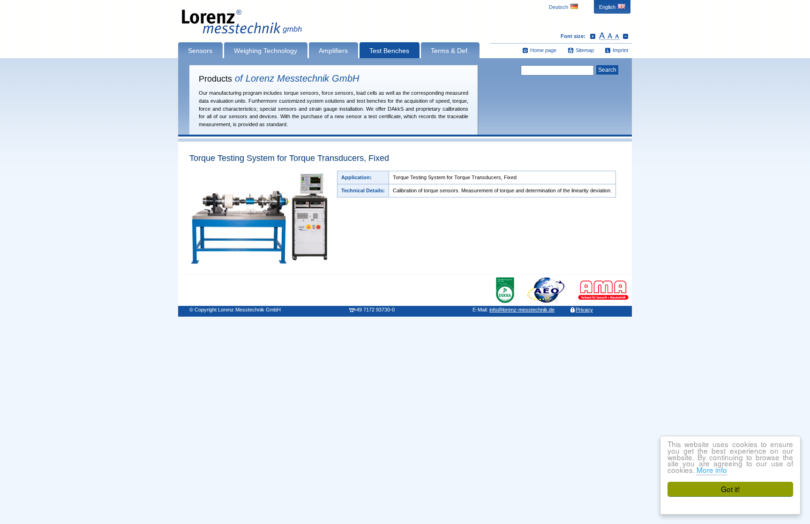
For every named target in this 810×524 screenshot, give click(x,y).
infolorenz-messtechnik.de (522, 309)
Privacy (584, 309)
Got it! (730, 489)
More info (712, 469)
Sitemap (585, 50)
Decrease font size (625, 36)
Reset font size (609, 36)
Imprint (620, 50)
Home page (543, 50)
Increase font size (592, 36)
